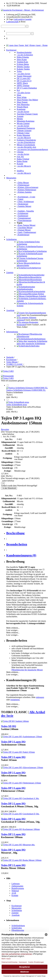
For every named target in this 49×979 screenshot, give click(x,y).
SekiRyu (20, 171)
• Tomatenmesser (24, 218)
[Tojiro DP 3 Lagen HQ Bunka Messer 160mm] (21, 860)
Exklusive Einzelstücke (26, 140)
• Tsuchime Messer (24, 227)
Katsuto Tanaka (23, 69)
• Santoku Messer (24, 206)
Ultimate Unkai (23, 133)
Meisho (20, 119)
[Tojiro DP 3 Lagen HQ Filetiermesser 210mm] (21, 783)
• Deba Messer (23, 182)
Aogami (20, 116)
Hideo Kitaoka (23, 57)
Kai (18, 90)
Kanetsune (21, 109)
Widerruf (15, 891)
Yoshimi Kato (22, 62)
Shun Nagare (22, 102)
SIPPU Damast (23, 85)
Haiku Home (22, 161)
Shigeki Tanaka (23, 66)
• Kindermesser (23, 235)
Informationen (12, 332)
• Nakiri (20, 199)
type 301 (20, 156)
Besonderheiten (16, 544)
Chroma (20, 152)
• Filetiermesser (23, 185)
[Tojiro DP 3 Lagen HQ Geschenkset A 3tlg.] (20, 798)
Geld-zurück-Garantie (22, 19)
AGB (13, 893)
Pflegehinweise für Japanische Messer (27, 670)
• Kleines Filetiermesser (26, 190)
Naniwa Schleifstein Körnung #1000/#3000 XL (26, 390)
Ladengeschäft (12, 22)
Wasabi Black (22, 107)
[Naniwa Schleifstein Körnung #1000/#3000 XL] (27, 388)
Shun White (22, 97)
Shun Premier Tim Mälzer (27, 100)
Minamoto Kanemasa (25, 121)
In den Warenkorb (9, 488)
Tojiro (19, 71)
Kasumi (20, 164)
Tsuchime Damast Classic (27, 114)
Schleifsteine (11, 239)
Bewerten (5, 429)
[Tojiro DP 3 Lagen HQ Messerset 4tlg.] (18, 845)
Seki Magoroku (23, 104)
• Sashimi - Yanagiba (25, 211)
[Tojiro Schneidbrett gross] (17, 402)
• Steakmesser (22, 204)
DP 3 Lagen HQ (23, 78)
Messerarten (11, 178)
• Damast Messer (24, 230)
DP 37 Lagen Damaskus (27, 88)
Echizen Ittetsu (23, 64)
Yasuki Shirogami (24, 76)
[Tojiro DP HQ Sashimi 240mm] (15, 721)
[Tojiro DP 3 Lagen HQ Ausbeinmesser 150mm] (21, 736)
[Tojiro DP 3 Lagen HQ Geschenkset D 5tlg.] (20, 814)
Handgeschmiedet (24, 52)
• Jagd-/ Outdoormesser (26, 232)
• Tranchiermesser (24, 220)
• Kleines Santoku (24, 192)
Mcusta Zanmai (23, 123)
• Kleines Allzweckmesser (27, 187)
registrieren (15, 700)
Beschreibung (15, 533)
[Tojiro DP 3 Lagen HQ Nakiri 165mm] (18, 752)
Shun (19, 95)
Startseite (10, 357)
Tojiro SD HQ (8, 726)
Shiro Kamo (22, 59)
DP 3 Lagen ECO (24, 81)
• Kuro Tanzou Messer (26, 225)
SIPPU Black (22, 83)
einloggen (40, 697)
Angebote (10, 310)
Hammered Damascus (26, 128)
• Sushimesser (22, 216)
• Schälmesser (22, 213)
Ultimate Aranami (24, 130)
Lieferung (15, 883)
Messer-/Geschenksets (26, 145)
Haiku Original (23, 159)
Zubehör (9, 272)
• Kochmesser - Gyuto (26, 197)
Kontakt (14, 895)
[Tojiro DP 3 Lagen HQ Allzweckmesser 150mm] (22, 767)
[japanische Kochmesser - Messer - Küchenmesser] (22, 10)
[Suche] (27, 26)
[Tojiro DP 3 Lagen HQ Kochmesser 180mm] (20, 829)
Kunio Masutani (23, 135)
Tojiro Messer (12, 362)
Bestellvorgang (17, 888)
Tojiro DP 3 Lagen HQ (13, 741)
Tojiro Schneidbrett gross (16, 404)
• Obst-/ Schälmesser (25, 201)
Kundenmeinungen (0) (21, 555)
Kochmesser (11, 50)
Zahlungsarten (17, 886)
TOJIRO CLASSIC (14, 364)
